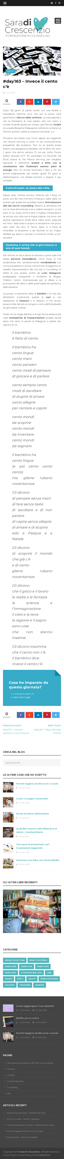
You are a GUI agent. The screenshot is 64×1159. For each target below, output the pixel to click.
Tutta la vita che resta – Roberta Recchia (26, 1113)
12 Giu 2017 (11, 93)
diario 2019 (26, 966)
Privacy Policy (9, 1155)
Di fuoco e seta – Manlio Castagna (23, 1119)
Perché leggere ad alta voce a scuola (37, 783)
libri (49, 973)
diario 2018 (10, 966)
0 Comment (24, 1010)
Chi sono (11, 1069)
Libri (9, 1093)
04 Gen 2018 (41, 1010)
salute (32, 979)
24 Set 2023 (24, 803)
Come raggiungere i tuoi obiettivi (35, 1006)
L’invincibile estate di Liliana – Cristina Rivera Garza (30, 1125)
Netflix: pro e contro (27, 1018)
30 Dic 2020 (24, 864)
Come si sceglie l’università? (32, 798)
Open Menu (5, 3)
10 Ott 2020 (41, 1022)
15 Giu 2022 (24, 836)
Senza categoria (49, 979)
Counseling (12, 1087)
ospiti (20, 979)
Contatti (11, 1075)
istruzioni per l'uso (31, 973)
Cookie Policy (24, 1155)
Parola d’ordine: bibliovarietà (32, 813)
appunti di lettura (15, 960)
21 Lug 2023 (24, 818)
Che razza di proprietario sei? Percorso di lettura (30, 1063)
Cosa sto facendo (15, 1081)
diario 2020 (43, 966)
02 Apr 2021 (24, 852)
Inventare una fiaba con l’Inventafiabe (37, 860)
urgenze (10, 71)
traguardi (24, 985)
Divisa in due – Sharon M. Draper (22, 1137)
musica (8, 979)
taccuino (10, 985)
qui (52, 131)
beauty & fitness (38, 960)
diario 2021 (10, 973)
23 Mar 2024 (24, 788)
